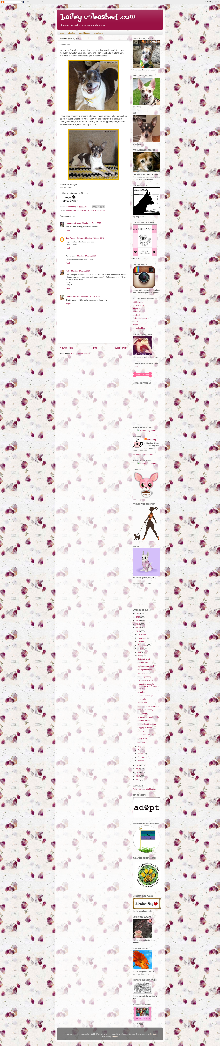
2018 (138, 624)
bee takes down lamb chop (148, 706)
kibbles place (138, 302)
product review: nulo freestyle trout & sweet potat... (147, 686)
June (140, 656)
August (141, 649)
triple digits (142, 699)
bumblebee (81, 210)
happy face (91, 210)
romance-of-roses (73, 223)
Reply (68, 230)
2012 (138, 776)
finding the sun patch (146, 666)
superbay (141, 742)
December (142, 634)
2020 (138, 617)
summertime (143, 673)
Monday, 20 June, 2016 (91, 223)
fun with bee (142, 713)
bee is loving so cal (145, 735)
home (62, 33)
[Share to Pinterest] (103, 206)
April (140, 750)
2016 (138, 631)
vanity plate (142, 738)
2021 (138, 613)
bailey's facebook (140, 318)
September (142, 645)
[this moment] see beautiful (148, 717)
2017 (138, 628)
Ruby (68, 271)
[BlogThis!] (96, 206)
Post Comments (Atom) (80, 353)
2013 (138, 772)
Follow (135, 366)
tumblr (135, 321)
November (142, 638)
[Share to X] (98, 206)
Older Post (121, 347)
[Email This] (93, 206)
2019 (138, 620)
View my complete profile (143, 454)
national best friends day (147, 724)
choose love (142, 703)
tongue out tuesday (145, 710)
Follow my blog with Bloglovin (144, 789)
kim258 (153, 1034)
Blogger (115, 1036)
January (141, 761)
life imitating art (144, 659)
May (140, 746)
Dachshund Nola (73, 296)
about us (71, 33)
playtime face (143, 662)
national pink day (144, 677)
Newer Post (66, 347)
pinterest (136, 312)
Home (94, 347)
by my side (142, 731)
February (142, 757)
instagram (137, 308)
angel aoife (98, 33)
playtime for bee (144, 720)
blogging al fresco (145, 728)
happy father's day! (145, 695)
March (140, 754)
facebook (136, 315)
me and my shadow (145, 680)
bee (74, 210)
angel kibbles (84, 33)
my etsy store (138, 305)
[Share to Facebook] (101, 206)
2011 (138, 780)
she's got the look (145, 670)
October (141, 641)
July (140, 652)
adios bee (141, 692)
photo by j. (101, 210)
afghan (69, 210)
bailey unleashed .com (98, 17)
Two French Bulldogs (75, 238)
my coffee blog (139, 328)
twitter (135, 325)
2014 (138, 769)
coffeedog (72, 207)
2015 (138, 765)
